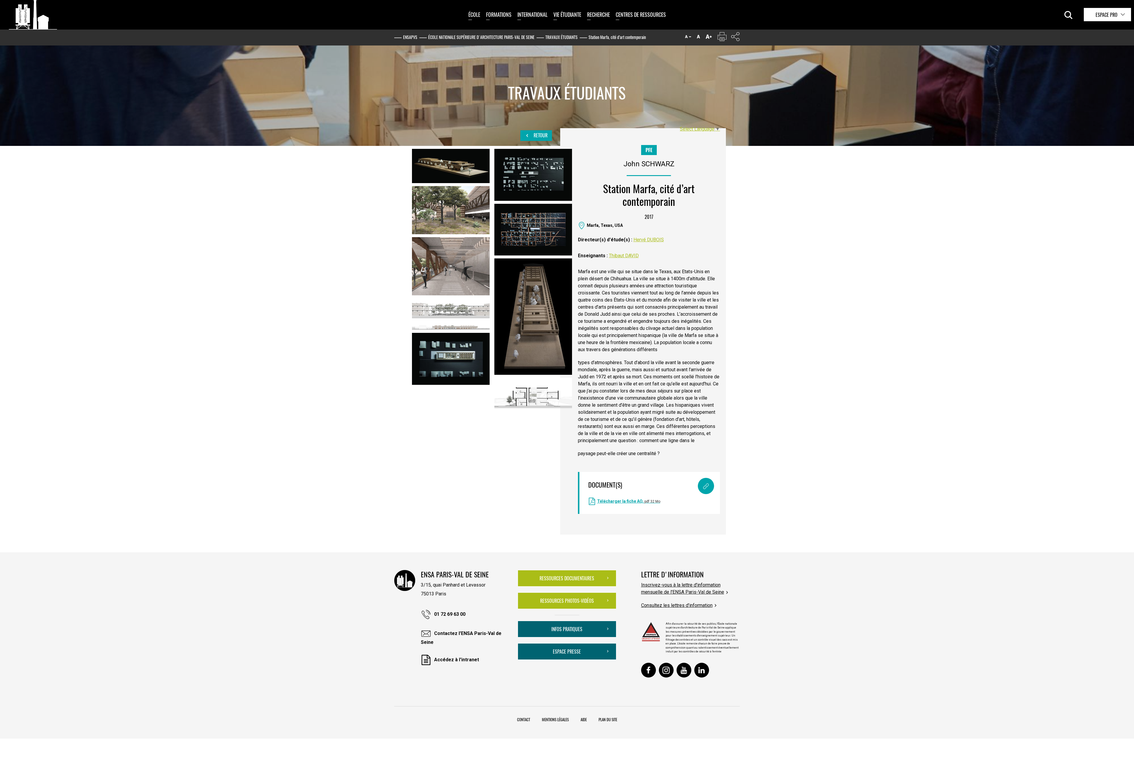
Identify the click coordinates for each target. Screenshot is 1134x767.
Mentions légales (555, 719)
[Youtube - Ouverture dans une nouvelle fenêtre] (684, 670)
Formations (498, 14)
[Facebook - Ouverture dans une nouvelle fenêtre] (648, 670)
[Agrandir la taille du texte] (708, 38)
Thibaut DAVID (624, 255)
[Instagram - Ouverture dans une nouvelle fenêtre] (666, 670)
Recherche (598, 14)
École (474, 14)
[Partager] (735, 38)
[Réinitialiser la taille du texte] (698, 38)
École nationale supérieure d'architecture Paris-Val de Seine (481, 37)
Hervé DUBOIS (648, 239)
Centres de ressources (641, 14)
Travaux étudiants (561, 37)
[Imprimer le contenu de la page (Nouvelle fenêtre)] (722, 38)
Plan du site (608, 719)
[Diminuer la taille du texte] (688, 38)
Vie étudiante (567, 14)
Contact (523, 719)
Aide (584, 719)
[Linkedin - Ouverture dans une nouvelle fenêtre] (701, 670)
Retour (540, 135)
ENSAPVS (410, 37)
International (532, 14)
